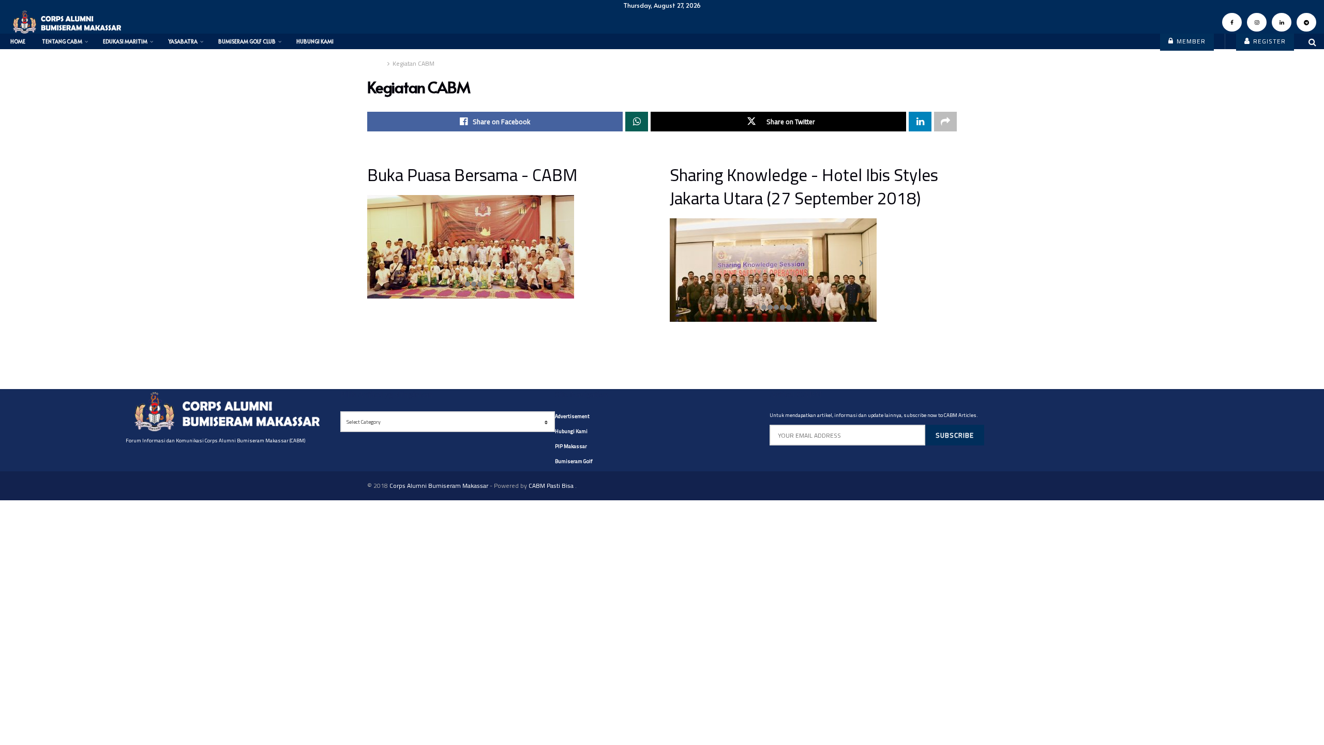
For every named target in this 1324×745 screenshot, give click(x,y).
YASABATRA (183, 41)
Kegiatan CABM (413, 63)
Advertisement (572, 416)
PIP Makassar (571, 446)
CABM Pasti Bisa (552, 485)
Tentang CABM (62, 41)
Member (1190, 41)
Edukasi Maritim (125, 41)
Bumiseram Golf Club (247, 41)
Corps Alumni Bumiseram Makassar (438, 485)
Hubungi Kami (315, 41)
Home (17, 41)
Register (1268, 41)
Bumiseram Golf (574, 461)
